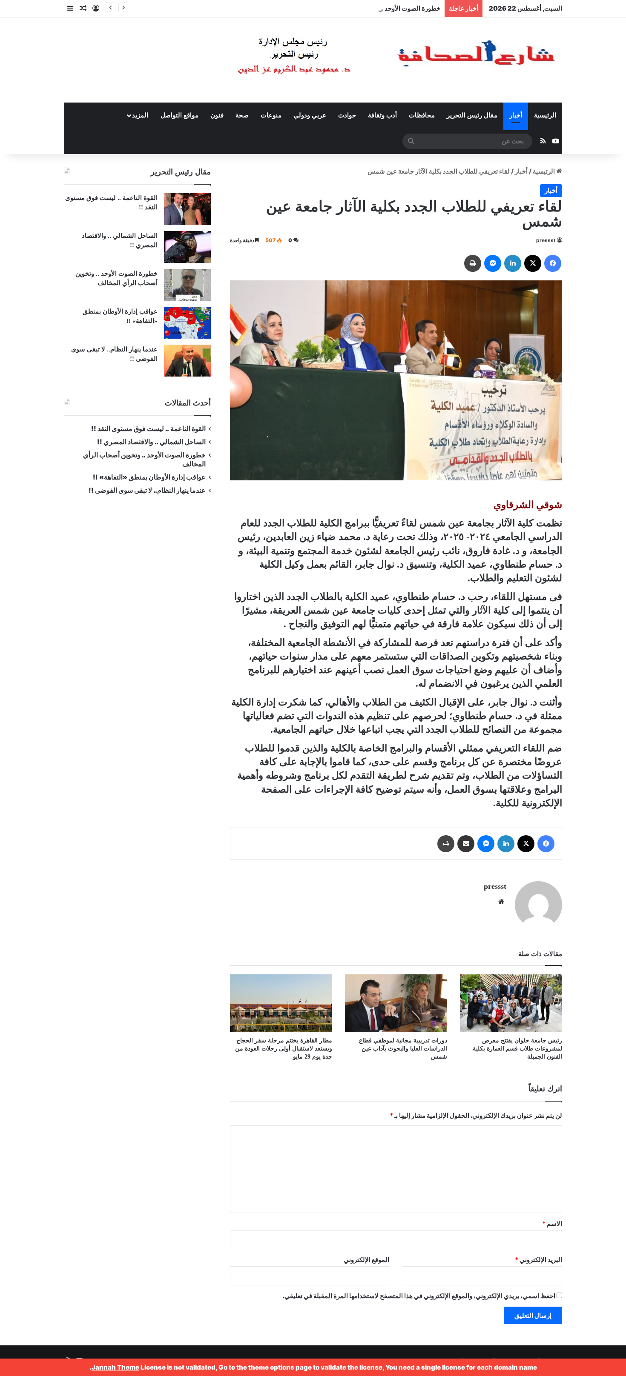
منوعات (271, 115)
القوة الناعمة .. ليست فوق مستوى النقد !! (148, 429)
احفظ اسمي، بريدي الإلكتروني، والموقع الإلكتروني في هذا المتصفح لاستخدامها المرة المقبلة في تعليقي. (419, 1296)
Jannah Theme (115, 1367)
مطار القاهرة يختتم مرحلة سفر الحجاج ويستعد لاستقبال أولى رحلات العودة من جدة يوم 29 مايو (283, 1048)
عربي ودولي (309, 115)
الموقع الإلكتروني (366, 1260)
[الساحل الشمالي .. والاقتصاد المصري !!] (187, 247)
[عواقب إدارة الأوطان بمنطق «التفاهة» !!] (187, 323)
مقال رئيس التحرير (472, 115)
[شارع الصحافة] (370, 60)
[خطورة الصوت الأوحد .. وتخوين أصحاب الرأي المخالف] (187, 285)
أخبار (515, 115)
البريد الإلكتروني (538, 1260)
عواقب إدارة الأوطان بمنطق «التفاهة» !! (149, 477)
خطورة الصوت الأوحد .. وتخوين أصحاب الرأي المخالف (369, 8)
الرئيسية (545, 115)
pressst (546, 240)
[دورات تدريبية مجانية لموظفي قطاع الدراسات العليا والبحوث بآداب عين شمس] (396, 1003)
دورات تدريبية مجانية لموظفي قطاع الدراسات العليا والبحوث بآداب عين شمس (403, 1048)
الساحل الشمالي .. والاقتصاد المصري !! (151, 442)
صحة (242, 115)
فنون (217, 115)
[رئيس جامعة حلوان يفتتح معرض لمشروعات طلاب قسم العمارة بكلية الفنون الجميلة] (511, 1003)
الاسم (552, 1223)
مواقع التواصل (179, 115)
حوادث (347, 115)
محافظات (422, 115)
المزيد (140, 115)
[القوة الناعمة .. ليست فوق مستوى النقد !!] (187, 209)
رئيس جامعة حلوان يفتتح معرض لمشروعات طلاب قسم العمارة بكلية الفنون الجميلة (517, 1048)
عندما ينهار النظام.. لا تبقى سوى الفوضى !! (147, 490)
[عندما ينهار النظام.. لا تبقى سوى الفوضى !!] (187, 361)
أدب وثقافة (382, 115)
